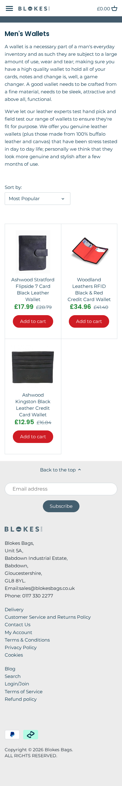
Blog (10, 669)
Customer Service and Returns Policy (48, 617)
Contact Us (17, 624)
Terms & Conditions (27, 640)
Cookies (14, 655)
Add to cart (33, 321)
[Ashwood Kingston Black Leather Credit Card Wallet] (33, 367)
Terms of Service (24, 692)
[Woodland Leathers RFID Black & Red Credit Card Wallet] (89, 252)
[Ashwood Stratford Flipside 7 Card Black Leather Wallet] (33, 252)
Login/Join (17, 684)
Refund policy (21, 699)
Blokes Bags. (59, 749)
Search (13, 676)
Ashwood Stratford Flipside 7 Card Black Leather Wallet (32, 289)
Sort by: (13, 187)
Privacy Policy (21, 647)
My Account (18, 632)
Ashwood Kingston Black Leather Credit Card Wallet (32, 405)
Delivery (14, 609)
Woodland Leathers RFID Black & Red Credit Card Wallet (89, 289)
